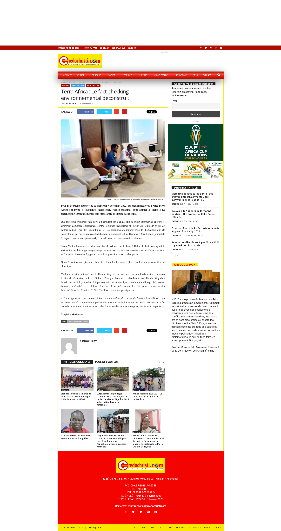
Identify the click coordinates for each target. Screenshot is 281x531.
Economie (127, 75)
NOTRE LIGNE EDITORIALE (145, 527)
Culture (143, 75)
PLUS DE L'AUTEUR (107, 362)
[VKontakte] (216, 48)
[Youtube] (221, 48)
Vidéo (195, 75)
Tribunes (207, 75)
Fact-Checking (93, 86)
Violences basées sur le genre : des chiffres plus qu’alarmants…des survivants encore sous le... (192, 196)
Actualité (67, 75)
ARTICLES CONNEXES (77, 362)
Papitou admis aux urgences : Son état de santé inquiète (76, 437)
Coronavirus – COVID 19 (124, 48)
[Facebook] (201, 48)
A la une (72, 82)
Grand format (160, 75)
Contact (104, 48)
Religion (81, 75)
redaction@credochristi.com (150, 506)
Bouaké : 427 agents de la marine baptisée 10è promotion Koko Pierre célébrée (193, 214)
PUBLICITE (180, 527)
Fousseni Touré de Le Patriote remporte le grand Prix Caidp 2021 (196, 229)
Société (111, 75)
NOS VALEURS (195, 527)
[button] (218, 75)
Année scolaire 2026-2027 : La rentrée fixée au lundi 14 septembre (147, 396)
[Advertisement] (97, 23)
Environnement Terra (78, 322)
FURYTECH (102, 527)
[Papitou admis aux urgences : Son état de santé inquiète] (77, 421)
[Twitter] (206, 48)
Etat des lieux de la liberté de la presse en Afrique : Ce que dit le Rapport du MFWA (76, 396)
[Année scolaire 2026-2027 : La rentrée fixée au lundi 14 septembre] (149, 379)
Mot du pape (90, 48)
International (181, 75)
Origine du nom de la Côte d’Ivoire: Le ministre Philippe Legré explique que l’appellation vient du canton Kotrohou (111, 441)
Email (174, 101)
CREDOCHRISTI (71, 103)
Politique (96, 75)
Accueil (63, 82)
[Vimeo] (211, 48)
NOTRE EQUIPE (166, 527)
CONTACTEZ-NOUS (212, 527)
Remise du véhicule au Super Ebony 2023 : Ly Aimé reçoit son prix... (195, 244)
